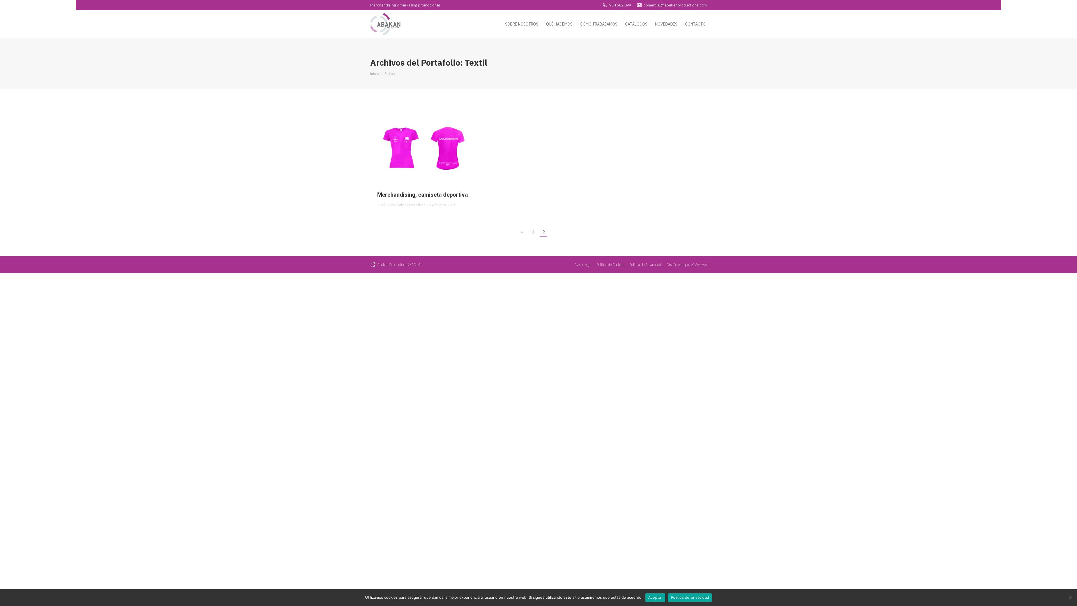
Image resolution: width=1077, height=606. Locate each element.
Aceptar (655, 597)
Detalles (432, 147)
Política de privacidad (690, 597)
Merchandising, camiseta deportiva (422, 194)
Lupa (417, 147)
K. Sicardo (699, 264)
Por (407, 205)
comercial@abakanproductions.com (675, 5)
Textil (381, 205)
